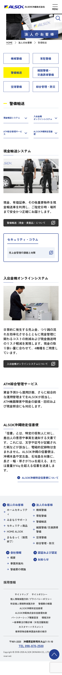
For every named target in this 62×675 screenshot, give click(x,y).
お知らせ (43, 559)
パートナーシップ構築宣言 (24, 617)
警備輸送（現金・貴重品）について (26, 222)
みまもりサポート (17, 520)
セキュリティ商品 (17, 525)
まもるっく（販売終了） (17, 539)
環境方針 (46, 617)
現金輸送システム (11, 117)
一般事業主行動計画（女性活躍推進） (31, 622)
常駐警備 (45, 58)
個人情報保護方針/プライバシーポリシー (31, 599)
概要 (13, 557)
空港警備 (16, 87)
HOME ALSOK (15, 531)
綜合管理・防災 (45, 87)
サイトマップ (21, 594)
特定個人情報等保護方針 (22, 603)
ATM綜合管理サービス (12, 133)
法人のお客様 (44, 505)
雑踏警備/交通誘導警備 (47, 529)
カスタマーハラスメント (31, 626)
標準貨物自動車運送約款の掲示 (31, 631)
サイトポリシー (39, 594)
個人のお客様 (15, 505)
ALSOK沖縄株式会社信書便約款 (31, 613)
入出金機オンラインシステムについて (27, 364)
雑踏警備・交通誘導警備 (45, 72)
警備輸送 (16, 72)
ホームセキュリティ (17, 512)
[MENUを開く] (55, 7)
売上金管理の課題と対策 (22, 252)
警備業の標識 (18, 569)
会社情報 (15, 552)
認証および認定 (47, 552)
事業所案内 (16, 563)
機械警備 (16, 58)
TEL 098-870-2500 (31, 646)
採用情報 (9, 582)
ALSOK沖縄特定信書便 (43, 133)
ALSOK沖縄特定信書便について (40, 477)
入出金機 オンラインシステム (43, 117)
